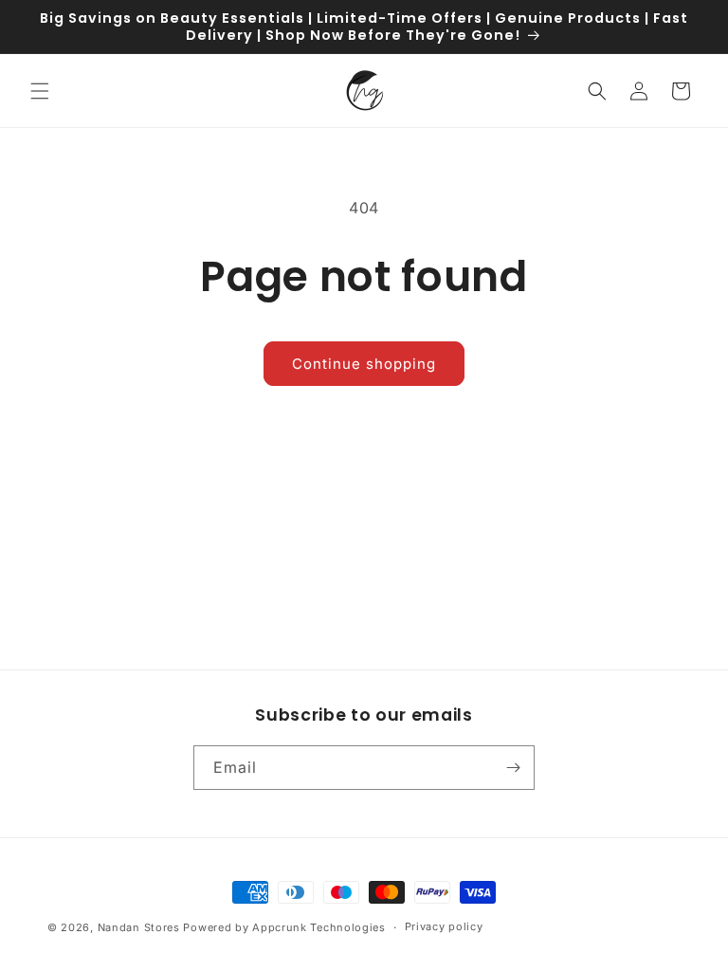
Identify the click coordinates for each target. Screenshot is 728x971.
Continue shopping (364, 364)
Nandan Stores (139, 927)
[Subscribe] (513, 767)
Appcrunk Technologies (319, 927)
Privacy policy (444, 926)
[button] (40, 91)
